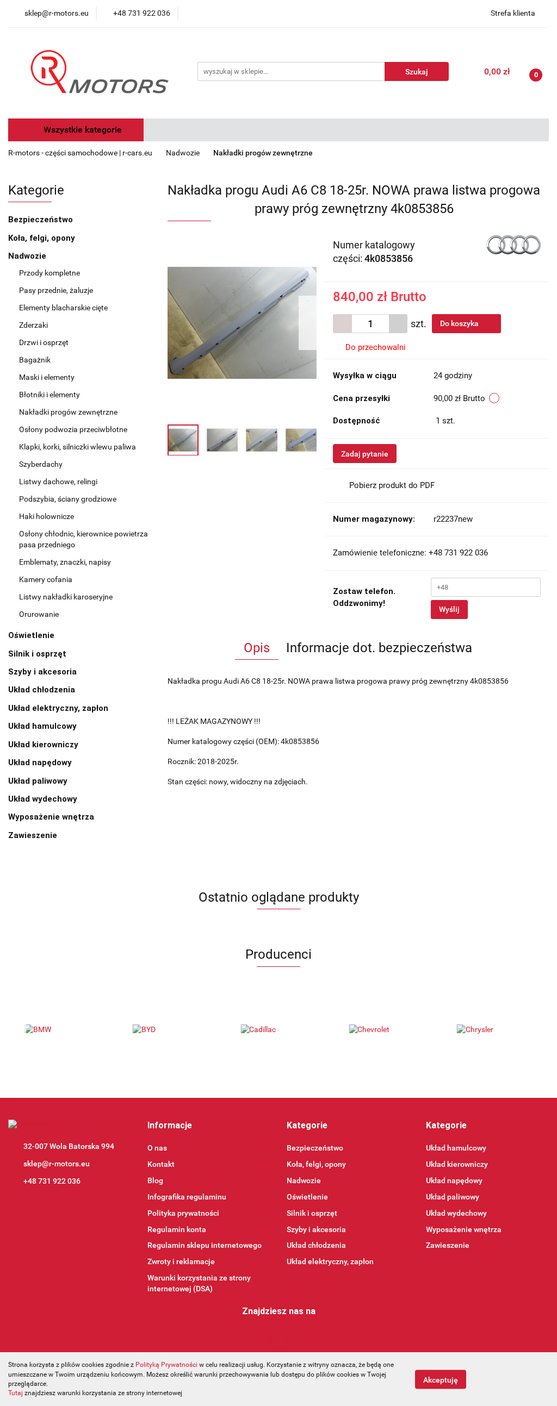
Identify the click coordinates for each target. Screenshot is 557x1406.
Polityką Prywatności (166, 1364)
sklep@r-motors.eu (56, 1163)
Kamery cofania (45, 579)
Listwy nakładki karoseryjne (66, 596)
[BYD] (170, 1030)
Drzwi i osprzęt (44, 342)
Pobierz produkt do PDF (392, 485)
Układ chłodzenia (42, 690)
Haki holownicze (46, 516)
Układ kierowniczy (44, 744)
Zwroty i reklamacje (181, 1261)
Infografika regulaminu (186, 1196)
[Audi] (513, 244)
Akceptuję (440, 1379)
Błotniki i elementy (50, 394)
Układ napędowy (41, 762)
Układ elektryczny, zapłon (59, 708)
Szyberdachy (41, 464)
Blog (155, 1180)
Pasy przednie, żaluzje (56, 290)
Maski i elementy (47, 377)
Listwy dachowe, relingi (58, 481)
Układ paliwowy (39, 781)
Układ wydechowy (43, 799)
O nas (157, 1147)
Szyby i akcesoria (43, 672)
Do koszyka (460, 323)
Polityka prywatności (183, 1213)
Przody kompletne (49, 272)
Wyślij (449, 609)
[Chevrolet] (386, 1030)
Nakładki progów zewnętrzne (68, 412)
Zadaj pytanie (364, 453)
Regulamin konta (176, 1229)
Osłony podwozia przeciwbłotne (74, 429)
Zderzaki (34, 325)
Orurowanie (39, 614)
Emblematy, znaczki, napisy (65, 562)
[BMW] (62, 1030)
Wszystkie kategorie (81, 129)
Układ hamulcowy (43, 726)
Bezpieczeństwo (41, 219)
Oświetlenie (32, 635)
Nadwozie (28, 256)
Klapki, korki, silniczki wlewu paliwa (77, 446)
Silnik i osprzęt (38, 654)
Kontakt (161, 1164)
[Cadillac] (279, 1030)
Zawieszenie (33, 835)
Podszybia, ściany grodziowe (67, 499)
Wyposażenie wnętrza (52, 817)
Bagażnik (35, 359)
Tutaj (15, 1393)
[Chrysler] (495, 1030)
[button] (169, 1125)
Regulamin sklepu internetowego (204, 1245)
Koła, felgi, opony (42, 238)
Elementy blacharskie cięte (63, 307)
